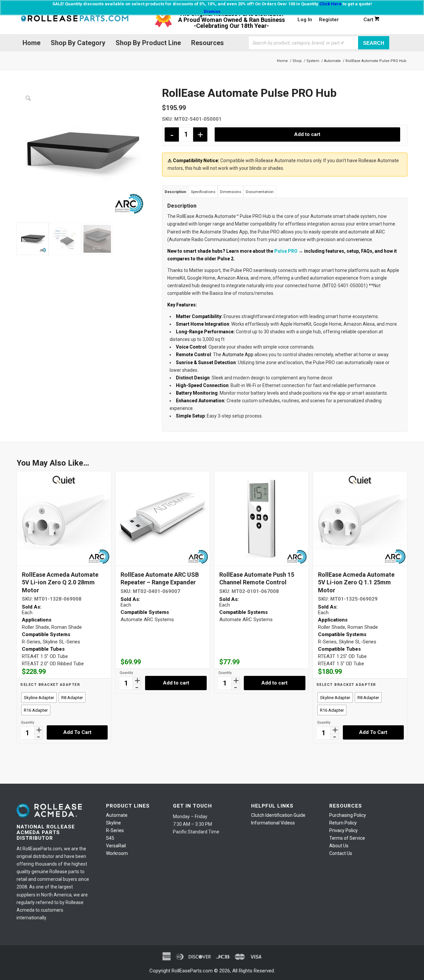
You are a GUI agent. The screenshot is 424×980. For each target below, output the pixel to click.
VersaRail (116, 845)
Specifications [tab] (203, 191)
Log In (304, 20)
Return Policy (343, 822)
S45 (110, 838)
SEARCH (373, 42)
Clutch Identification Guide (278, 815)
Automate (117, 815)
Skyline (113, 822)
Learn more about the (261, 251)
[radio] (39, 697)
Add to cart (307, 134)
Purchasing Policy (347, 815)
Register (329, 20)
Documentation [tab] (260, 191)
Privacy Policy (343, 830)
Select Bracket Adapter (50, 685)
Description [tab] (175, 191)
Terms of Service (347, 838)
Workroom (117, 853)
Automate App (237, 354)
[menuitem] (305, 19)
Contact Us (340, 853)
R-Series (115, 830)
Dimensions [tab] (230, 191)
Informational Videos (273, 822)
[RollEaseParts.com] (74, 19)
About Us (338, 845)
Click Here (330, 3)
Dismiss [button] (212, 11)
